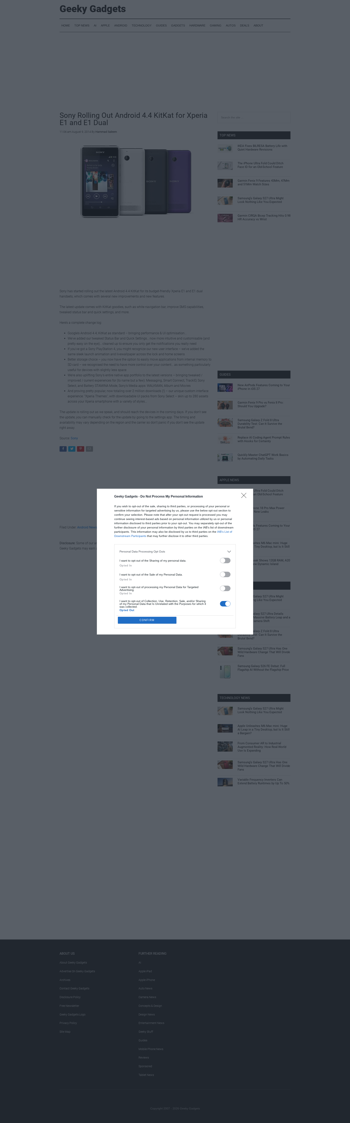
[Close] (245, 497)
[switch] (225, 560)
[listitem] (175, 551)
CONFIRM (147, 620)
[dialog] (175, 561)
